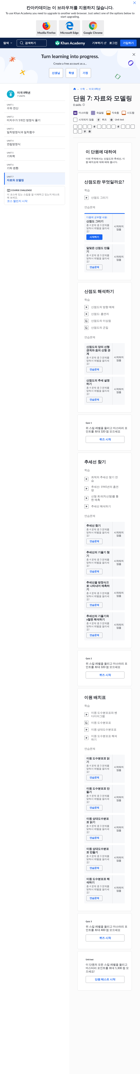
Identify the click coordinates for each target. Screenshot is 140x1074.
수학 (82, 89)
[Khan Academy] (70, 43)
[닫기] (134, 2)
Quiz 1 (89, 423)
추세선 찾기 (95, 462)
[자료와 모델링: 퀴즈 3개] (85, 131)
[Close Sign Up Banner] (133, 54)
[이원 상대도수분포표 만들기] (75, 131)
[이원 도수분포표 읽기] (123, 127)
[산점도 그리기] (75, 127)
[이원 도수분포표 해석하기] (80, 131)
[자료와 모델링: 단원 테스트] (90, 131)
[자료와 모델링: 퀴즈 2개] (118, 127)
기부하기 (97, 43)
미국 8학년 (95, 89)
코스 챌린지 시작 (17, 201)
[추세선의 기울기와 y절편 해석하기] (113, 127)
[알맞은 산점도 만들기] (80, 127)
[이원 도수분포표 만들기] (128, 127)
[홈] (74, 89)
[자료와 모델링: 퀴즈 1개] (94, 127)
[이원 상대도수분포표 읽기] (133, 127)
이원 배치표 (95, 698)
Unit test (89, 960)
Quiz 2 (89, 659)
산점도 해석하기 (99, 292)
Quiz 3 (89, 921)
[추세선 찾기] (99, 127)
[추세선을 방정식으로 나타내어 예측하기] (109, 127)
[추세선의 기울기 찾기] (104, 127)
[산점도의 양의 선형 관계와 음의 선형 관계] (85, 127)
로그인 (113, 43)
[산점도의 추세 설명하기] (90, 127)
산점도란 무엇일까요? (104, 182)
